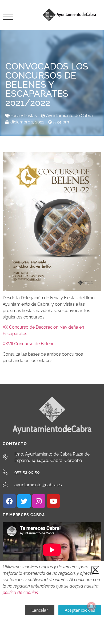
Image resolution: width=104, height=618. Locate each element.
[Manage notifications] (91, 606)
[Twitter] (24, 501)
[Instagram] (38, 501)
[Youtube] (53, 501)
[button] (95, 569)
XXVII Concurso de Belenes (30, 343)
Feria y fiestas (23, 115)
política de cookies (20, 592)
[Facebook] (9, 501)
